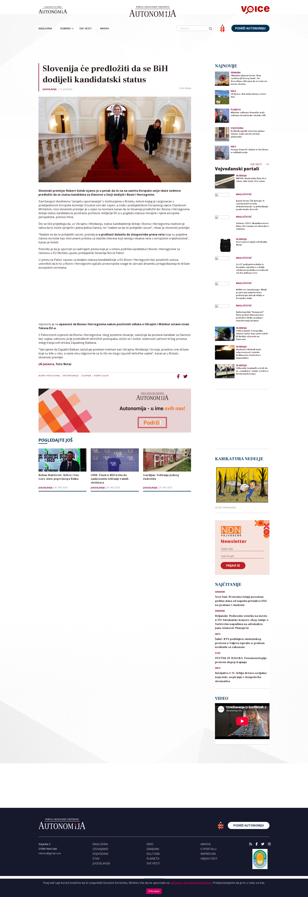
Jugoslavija (50, 89)
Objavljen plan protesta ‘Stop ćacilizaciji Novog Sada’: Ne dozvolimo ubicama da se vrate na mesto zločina (249, 79)
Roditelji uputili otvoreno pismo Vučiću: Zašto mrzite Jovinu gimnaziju (248, 134)
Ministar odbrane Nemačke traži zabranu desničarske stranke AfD (248, 114)
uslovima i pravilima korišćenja (191, 883)
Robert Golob (101, 375)
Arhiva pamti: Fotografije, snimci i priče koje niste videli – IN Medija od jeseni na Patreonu (252, 335)
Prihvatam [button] (154, 891)
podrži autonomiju (250, 28)
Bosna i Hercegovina (49, 375)
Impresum (208, 854)
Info (233, 91)
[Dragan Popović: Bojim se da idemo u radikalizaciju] (222, 152)
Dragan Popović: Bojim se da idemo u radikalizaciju (249, 151)
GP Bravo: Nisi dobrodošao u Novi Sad (248, 95)
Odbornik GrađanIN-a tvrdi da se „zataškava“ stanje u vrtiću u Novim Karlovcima (252, 371)
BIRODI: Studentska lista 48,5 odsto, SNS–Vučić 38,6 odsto (251, 180)
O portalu (209, 849)
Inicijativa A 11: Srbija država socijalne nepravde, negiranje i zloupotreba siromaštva (241, 677)
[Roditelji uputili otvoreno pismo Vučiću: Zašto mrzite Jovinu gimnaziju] (222, 133)
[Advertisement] (154, 48)
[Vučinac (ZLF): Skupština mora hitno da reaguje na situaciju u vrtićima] (225, 225)
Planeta (236, 109)
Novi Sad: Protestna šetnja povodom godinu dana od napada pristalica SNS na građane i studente (241, 601)
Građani (236, 72)
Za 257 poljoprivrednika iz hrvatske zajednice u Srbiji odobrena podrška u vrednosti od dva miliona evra (252, 268)
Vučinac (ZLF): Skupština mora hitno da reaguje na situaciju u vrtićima (252, 226)
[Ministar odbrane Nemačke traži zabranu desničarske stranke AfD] (222, 115)
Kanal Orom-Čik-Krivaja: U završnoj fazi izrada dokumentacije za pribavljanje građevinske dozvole (252, 205)
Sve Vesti (85, 28)
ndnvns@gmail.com (49, 853)
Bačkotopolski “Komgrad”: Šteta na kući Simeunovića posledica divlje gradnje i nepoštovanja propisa (250, 316)
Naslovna (45, 28)
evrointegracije (71, 375)
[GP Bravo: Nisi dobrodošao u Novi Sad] (222, 96)
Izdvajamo (100, 849)
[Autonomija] (152, 11)
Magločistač (244, 194)
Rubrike (65, 28)
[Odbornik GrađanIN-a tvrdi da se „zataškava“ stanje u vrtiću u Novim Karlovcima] (225, 371)
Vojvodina (237, 128)
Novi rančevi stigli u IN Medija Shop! (251, 243)
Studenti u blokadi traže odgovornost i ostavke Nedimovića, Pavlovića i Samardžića (248, 353)
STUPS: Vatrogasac (225, 507)
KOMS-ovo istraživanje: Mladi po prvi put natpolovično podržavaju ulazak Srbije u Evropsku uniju (251, 294)
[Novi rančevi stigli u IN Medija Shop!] (225, 245)
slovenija (86, 375)
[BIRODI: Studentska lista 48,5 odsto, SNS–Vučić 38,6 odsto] (225, 181)
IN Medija (241, 175)
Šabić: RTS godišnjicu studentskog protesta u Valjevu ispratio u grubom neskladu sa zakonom (240, 643)
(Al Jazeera (46, 364)
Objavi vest (209, 859)
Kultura (153, 854)
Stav (217, 653)
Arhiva (104, 28)
